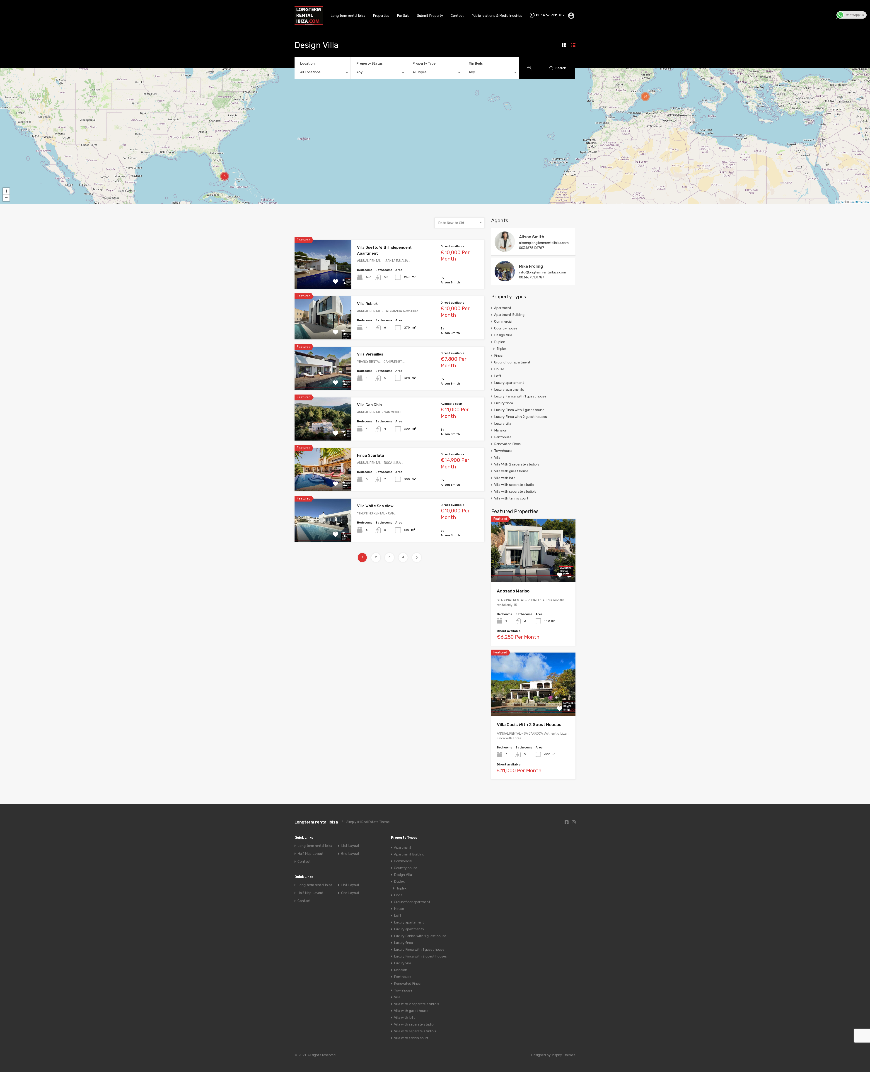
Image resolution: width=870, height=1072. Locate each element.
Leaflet (840, 202)
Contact (457, 16)
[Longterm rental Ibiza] (309, 23)
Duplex (499, 342)
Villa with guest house (511, 471)
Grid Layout (350, 853)
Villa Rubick (367, 303)
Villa (497, 458)
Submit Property (430, 16)
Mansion (500, 430)
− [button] (6, 198)
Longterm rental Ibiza (316, 822)
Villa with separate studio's (515, 492)
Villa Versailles (370, 354)
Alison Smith (531, 236)
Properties (381, 16)
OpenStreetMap (859, 202)
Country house (505, 328)
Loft (497, 376)
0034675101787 (531, 248)
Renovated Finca (507, 444)
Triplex (501, 349)
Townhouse (503, 451)
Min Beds (476, 64)
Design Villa (503, 335)
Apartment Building (509, 315)
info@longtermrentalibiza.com (542, 272)
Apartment (502, 308)
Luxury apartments (509, 389)
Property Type (424, 64)
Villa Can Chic (369, 404)
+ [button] (6, 191)
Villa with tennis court (511, 498)
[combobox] (322, 73)
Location (307, 64)
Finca (498, 355)
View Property (323, 279)
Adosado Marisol (514, 591)
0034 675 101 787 (550, 15)
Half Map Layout (310, 853)
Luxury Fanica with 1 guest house (520, 396)
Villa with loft (504, 478)
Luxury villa (502, 423)
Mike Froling (531, 266)
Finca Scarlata (370, 455)
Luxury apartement (509, 383)
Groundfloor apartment (512, 362)
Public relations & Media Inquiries (496, 16)
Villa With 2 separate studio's (516, 464)
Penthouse (502, 437)
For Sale (403, 16)
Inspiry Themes (563, 1055)
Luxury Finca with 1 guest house (519, 410)
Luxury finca (503, 403)
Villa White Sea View (375, 506)
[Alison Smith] (505, 250)
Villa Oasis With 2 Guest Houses (529, 724)
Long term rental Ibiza (348, 16)
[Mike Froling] (505, 279)
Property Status (369, 64)
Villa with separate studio (514, 485)
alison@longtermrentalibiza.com (544, 243)
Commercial (503, 321)
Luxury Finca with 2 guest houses (520, 417)
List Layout (350, 846)
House (499, 369)
